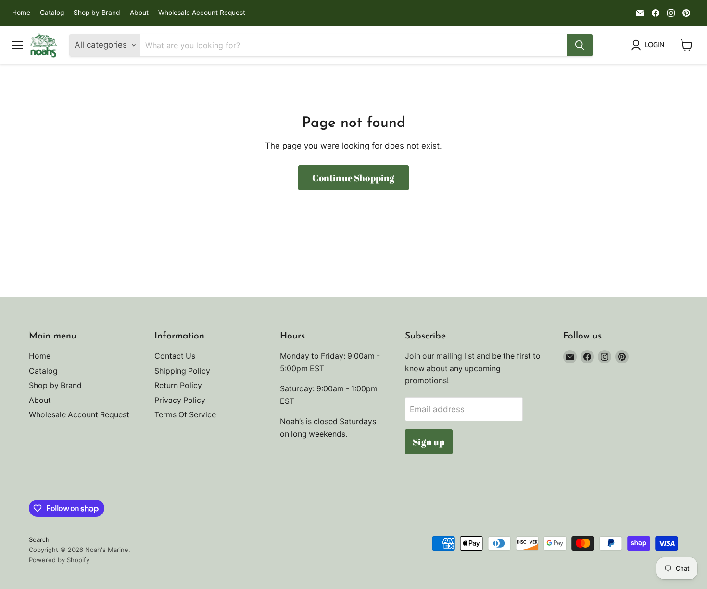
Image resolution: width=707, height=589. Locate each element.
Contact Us (174, 356)
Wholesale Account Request (201, 12)
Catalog (52, 12)
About (139, 12)
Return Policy (178, 385)
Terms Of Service (185, 414)
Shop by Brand (97, 12)
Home (21, 12)
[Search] (580, 45)
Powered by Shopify (59, 560)
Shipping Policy (182, 371)
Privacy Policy (179, 400)
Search (39, 539)
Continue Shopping (353, 178)
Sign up (428, 442)
